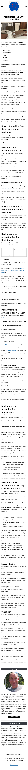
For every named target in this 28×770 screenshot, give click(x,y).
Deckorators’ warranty (10, 350)
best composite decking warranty (11, 317)
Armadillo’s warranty (6, 344)
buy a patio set (8, 188)
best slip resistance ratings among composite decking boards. (12, 270)
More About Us (14, 717)
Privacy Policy (14, 765)
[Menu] (2, 7)
